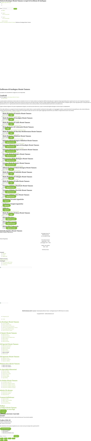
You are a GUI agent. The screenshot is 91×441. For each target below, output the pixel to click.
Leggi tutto (6, 200)
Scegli (11, 115)
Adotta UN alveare (6, 390)
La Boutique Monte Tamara (9, 322)
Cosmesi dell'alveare (7, 397)
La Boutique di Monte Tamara (9, 22)
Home (1, 22)
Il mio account (6, 14)
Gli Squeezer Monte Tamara (9, 357)
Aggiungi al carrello (10, 142)
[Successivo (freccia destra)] (6, 440)
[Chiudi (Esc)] (13, 438)
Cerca (1, 8)
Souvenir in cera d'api (7, 409)
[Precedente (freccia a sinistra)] (2, 440)
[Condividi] (9, 438)
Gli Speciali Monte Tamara (9, 344)
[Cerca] (15, 9)
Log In (4, 13)
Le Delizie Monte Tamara (8, 380)
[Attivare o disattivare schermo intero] (6, 438)
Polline (2, 406)
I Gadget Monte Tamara (8, 407)
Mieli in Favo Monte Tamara (10, 364)
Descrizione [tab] (5, 98)
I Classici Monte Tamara (8, 333)
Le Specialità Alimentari (8, 369)
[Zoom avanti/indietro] (2, 438)
